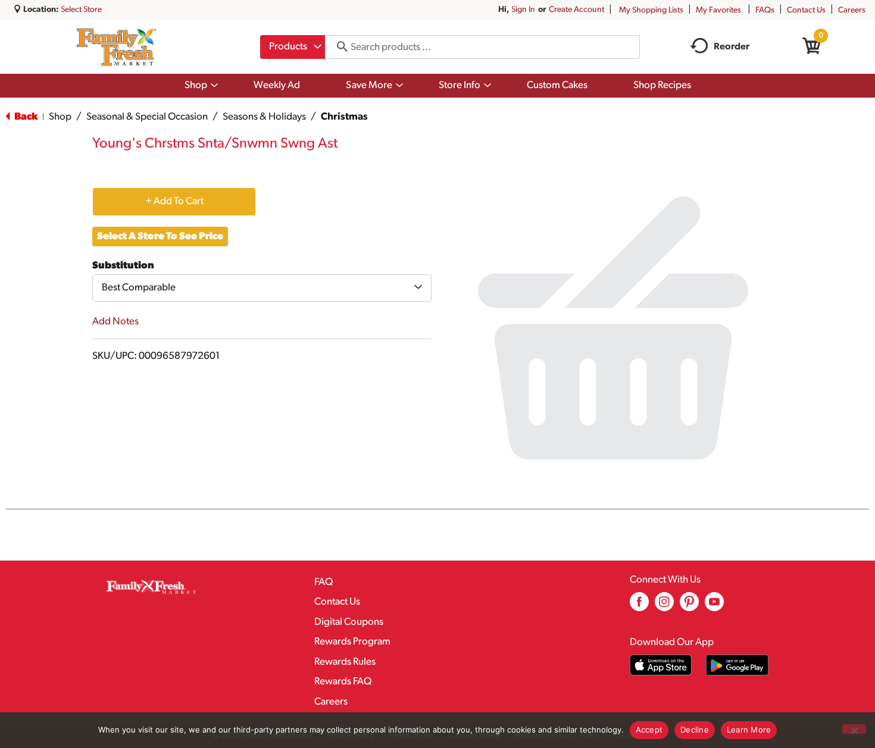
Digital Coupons (348, 622)
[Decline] (854, 729)
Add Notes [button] (115, 322)
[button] (174, 201)
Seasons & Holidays (264, 117)
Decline (694, 729)
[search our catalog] (338, 47)
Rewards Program (352, 642)
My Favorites (718, 10)
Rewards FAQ (342, 682)
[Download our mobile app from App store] (661, 665)
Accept (649, 729)
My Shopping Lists (651, 10)
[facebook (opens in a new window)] (639, 606)
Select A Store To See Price (160, 236)
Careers (851, 10)
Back (25, 117)
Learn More (749, 729)
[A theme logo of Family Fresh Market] (116, 47)
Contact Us (806, 10)
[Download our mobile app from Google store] (737, 665)
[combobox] (292, 47)
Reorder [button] (731, 47)
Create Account (576, 9)
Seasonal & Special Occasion (147, 117)
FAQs (764, 10)
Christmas (344, 117)
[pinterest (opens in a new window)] (689, 606)
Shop (60, 117)
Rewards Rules (345, 662)
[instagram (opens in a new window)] (664, 606)
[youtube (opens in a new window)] (714, 606)
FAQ (323, 582)
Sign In (523, 9)
